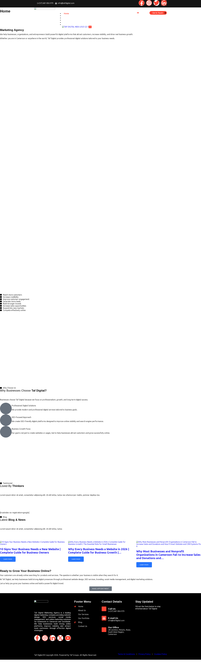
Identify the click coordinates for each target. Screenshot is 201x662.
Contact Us (69, 24)
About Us (68, 16)
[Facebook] (141, 3)
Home (66, 13)
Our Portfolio (69, 20)
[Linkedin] (164, 3)
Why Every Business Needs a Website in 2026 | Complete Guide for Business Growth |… (98, 550)
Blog (66, 22)
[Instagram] (149, 3)
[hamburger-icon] (138, 12)
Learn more (7, 559)
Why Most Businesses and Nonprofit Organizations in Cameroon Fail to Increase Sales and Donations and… (168, 555)
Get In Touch (157, 13)
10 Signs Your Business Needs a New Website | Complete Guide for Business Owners (30, 550)
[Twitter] (156, 3)
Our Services (69, 18)
